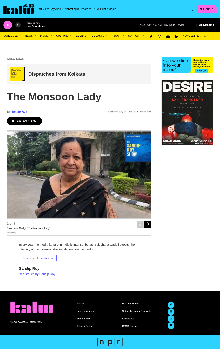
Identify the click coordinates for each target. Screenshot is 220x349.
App (206, 35)
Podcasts (97, 35)
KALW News (15, 59)
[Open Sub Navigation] (20, 35)
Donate (208, 9)
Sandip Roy (19, 111)
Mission (81, 303)
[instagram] (159, 36)
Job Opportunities (86, 311)
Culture (62, 35)
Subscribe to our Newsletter (137, 311)
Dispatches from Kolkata (56, 74)
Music (44, 35)
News (29, 35)
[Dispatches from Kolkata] (17, 74)
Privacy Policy (84, 326)
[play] (7, 25)
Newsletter (192, 35)
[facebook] (150, 36)
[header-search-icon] (191, 9)
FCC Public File (130, 303)
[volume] (18, 25)
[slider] (23, 25)
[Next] (147, 224)
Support (134, 35)
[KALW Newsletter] (187, 65)
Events (81, 35)
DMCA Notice (129, 326)
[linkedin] (176, 36)
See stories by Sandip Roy (37, 274)
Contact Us (128, 318)
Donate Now (83, 318)
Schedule (10, 35)
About (116, 35)
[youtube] (168, 36)
